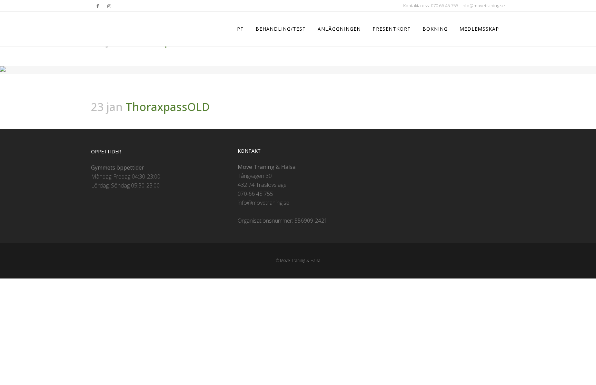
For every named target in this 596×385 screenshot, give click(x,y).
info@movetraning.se (483, 5)
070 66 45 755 (444, 5)
